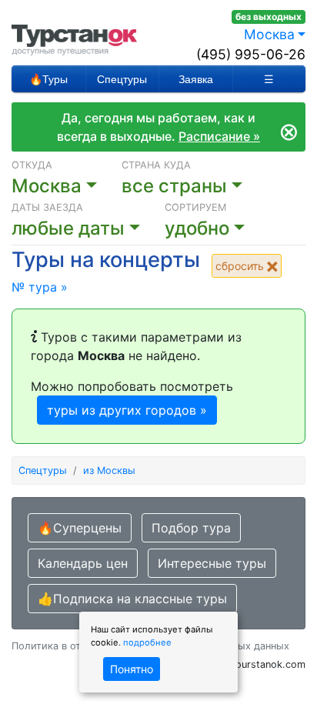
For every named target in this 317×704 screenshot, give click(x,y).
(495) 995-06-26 (250, 54)
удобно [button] (197, 228)
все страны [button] (174, 186)
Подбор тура (191, 528)
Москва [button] (269, 34)
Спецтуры (122, 79)
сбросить (241, 265)
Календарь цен (83, 563)
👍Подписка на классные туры (132, 598)
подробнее (147, 642)
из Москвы (109, 470)
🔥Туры (48, 79)
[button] (88, 228)
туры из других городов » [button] (127, 410)
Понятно (131, 669)
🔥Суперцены (80, 528)
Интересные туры (212, 563)
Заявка (196, 79)
